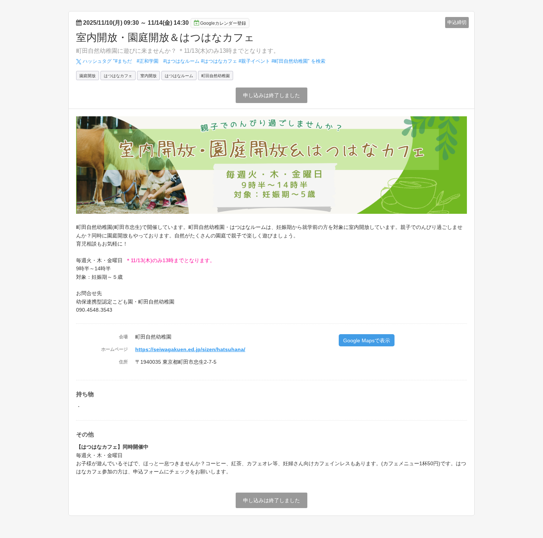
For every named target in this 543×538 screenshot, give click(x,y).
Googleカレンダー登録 (223, 23)
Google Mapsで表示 (366, 340)
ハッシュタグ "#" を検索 (203, 61)
